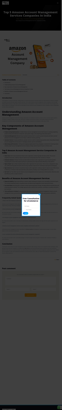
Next (25, 213)
